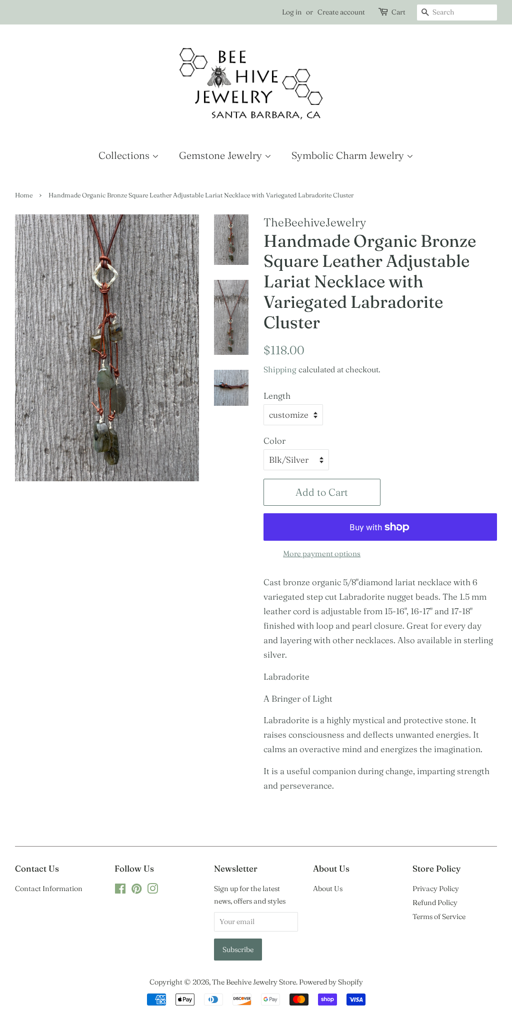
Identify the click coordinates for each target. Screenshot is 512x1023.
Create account (341, 11)
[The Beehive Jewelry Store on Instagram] (152, 890)
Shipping (280, 369)
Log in (292, 11)
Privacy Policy (435, 888)
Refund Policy (435, 902)
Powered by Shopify (331, 982)
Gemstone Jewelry (221, 155)
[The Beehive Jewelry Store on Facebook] (120, 890)
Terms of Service (439, 916)
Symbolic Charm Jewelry (349, 155)
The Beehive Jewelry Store (254, 982)
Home (23, 195)
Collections (125, 155)
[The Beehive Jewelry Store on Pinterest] (136, 890)
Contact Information (48, 888)
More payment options (321, 553)
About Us (327, 888)
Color (275, 440)
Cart (399, 11)
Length (277, 395)
